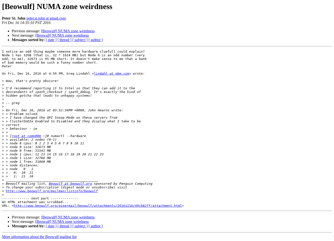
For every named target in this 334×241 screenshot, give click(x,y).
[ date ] (51, 40)
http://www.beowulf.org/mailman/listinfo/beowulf (52, 191)
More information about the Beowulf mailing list (39, 237)
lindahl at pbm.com (111, 73)
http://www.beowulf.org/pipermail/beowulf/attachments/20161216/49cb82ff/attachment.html (98, 205)
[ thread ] (64, 40)
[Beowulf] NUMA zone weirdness (68, 31)
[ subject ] (80, 40)
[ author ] (96, 40)
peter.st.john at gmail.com (46, 18)
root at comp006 (26, 136)
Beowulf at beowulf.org (70, 183)
